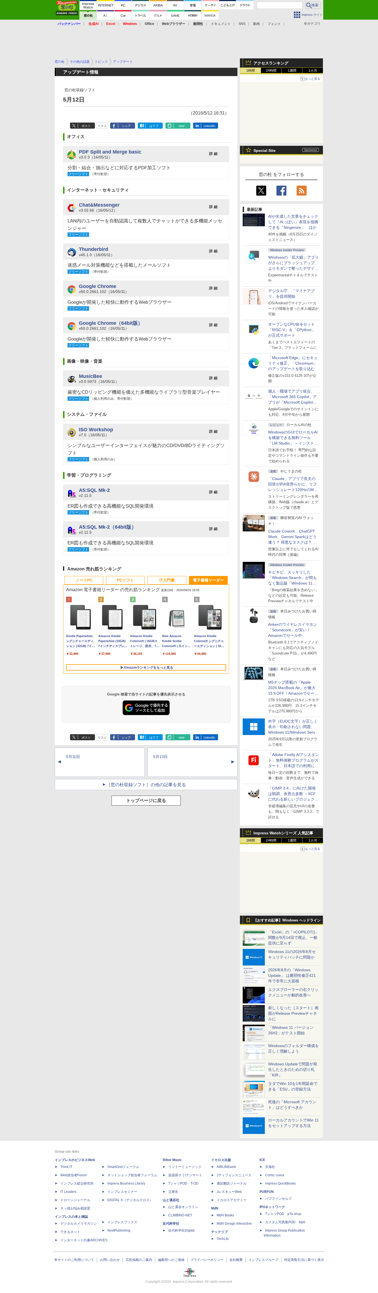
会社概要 (236, 1260)
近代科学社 (171, 1224)
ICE (262, 1160)
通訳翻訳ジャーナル (232, 1183)
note (182, 126)
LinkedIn (209, 126)
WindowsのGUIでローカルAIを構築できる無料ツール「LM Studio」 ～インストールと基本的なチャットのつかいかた (293, 443)
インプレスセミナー (122, 1192)
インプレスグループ (263, 1260)
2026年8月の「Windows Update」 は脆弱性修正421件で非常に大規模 (292, 975)
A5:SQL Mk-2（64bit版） (107, 527)
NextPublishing (118, 1230)
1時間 (250, 70)
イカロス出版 (221, 1160)
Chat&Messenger (99, 205)
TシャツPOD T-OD (183, 1183)
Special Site (264, 150)
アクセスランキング (270, 63)
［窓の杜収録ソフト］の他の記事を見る (146, 784)
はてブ (154, 126)
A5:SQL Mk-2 (94, 490)
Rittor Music (172, 1160)
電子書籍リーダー (208, 580)
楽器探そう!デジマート (185, 1175)
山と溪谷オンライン (183, 1207)
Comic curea (274, 1175)
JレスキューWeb (229, 1192)
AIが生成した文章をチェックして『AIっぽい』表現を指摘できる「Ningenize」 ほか (293, 222)
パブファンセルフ (278, 1199)
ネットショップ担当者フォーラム (132, 1175)
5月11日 (73, 756)
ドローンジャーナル (75, 1200)
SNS (242, 24)
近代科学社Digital (181, 1230)
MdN (214, 1208)
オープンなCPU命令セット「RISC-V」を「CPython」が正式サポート (291, 329)
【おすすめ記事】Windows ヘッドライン (287, 920)
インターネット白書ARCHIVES (83, 1240)
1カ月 (313, 70)
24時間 (271, 70)
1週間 (292, 70)
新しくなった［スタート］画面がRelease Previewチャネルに (293, 1013)
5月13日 (160, 756)
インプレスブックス (122, 1222)
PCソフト (125, 580)
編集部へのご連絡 (171, 1260)
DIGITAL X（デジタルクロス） (130, 1200)
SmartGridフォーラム (123, 1167)
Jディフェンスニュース (234, 1175)
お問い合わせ (110, 1260)
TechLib (223, 1239)
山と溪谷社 (171, 1200)
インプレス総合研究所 (77, 1183)
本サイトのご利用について (74, 1260)
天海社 (270, 1167)
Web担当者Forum (73, 1175)
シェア (126, 126)
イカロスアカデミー (232, 1200)
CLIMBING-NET (180, 1215)
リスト (102, 126)
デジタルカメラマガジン (78, 1224)
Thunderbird (93, 249)
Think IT (66, 1167)
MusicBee (90, 376)
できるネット (70, 1232)
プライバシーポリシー (207, 1260)
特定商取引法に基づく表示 (304, 1260)
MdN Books (225, 1215)
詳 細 (213, 154)
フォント (274, 24)
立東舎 (173, 1192)
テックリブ (219, 1232)
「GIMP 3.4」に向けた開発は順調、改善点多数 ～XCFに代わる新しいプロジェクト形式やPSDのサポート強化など (293, 799)
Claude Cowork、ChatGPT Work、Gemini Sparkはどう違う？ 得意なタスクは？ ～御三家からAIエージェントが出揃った (293, 542)
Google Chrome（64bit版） (111, 323)
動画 (256, 24)
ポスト (86, 126)
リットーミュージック (184, 1167)
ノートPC (84, 580)
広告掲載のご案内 (139, 1260)
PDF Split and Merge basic (110, 152)
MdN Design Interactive (234, 1224)
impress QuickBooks (280, 1183)
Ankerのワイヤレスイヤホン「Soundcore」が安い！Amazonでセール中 (292, 630)
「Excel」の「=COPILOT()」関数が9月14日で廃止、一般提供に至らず (293, 937)
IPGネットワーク (272, 1207)
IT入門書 (167, 580)
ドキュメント (221, 24)
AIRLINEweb (226, 1167)
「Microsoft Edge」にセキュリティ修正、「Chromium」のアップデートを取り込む (293, 363)
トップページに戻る (146, 800)
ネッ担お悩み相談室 (75, 1208)
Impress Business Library (126, 1183)
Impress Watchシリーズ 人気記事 (283, 833)
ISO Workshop (96, 429)
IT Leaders (68, 1192)
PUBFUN (267, 1192)
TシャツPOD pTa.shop (283, 1214)
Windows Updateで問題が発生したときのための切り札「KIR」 (292, 1069)
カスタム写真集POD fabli (285, 1222)
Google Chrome (97, 286)
